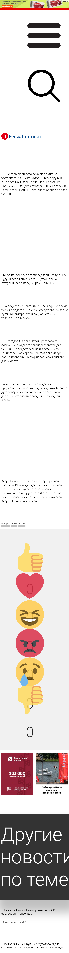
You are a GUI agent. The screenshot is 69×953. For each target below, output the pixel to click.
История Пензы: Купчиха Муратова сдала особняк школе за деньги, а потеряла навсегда (32, 945)
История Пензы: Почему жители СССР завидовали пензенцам (28, 912)
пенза (14, 523)
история (5, 523)
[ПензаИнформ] (22, 136)
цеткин (21, 523)
